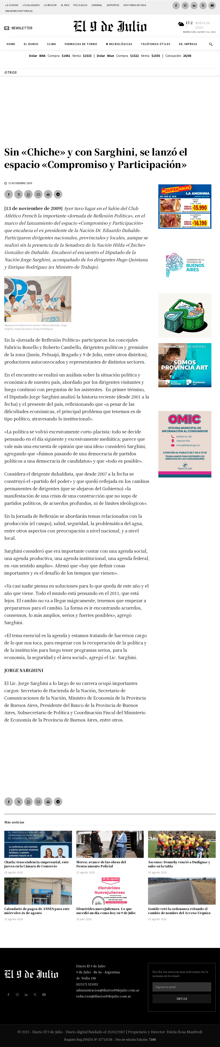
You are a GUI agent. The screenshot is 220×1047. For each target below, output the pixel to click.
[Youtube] (212, 5)
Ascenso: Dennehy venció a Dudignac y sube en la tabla (179, 864)
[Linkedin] (194, 5)
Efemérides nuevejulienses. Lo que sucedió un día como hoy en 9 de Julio (106, 911)
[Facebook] (176, 5)
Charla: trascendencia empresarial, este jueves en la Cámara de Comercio (36, 864)
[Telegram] (58, 194)
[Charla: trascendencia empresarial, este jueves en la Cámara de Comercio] (38, 844)
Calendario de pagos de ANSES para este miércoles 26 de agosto (37, 911)
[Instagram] (185, 5)
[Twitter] (203, 5)
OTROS (10, 72)
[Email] (38, 194)
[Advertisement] (110, 109)
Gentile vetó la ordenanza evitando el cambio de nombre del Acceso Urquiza (179, 911)
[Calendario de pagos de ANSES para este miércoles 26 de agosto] (38, 891)
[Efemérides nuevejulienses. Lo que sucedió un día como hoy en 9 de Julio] (110, 891)
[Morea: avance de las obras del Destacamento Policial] (110, 844)
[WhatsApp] (28, 194)
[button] (211, 44)
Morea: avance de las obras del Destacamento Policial (101, 864)
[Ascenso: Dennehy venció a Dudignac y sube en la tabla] (182, 844)
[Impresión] (48, 194)
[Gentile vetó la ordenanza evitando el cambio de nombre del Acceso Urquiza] (182, 891)
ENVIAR (182, 998)
